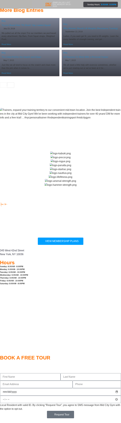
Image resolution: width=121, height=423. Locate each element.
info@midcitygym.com (12, 231)
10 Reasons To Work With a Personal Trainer (85, 57)
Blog (4, 21)
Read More (6, 44)
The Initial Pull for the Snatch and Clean (21, 57)
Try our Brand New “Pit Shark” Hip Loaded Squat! (26, 25)
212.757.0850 (7, 215)
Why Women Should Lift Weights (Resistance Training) (90, 28)
